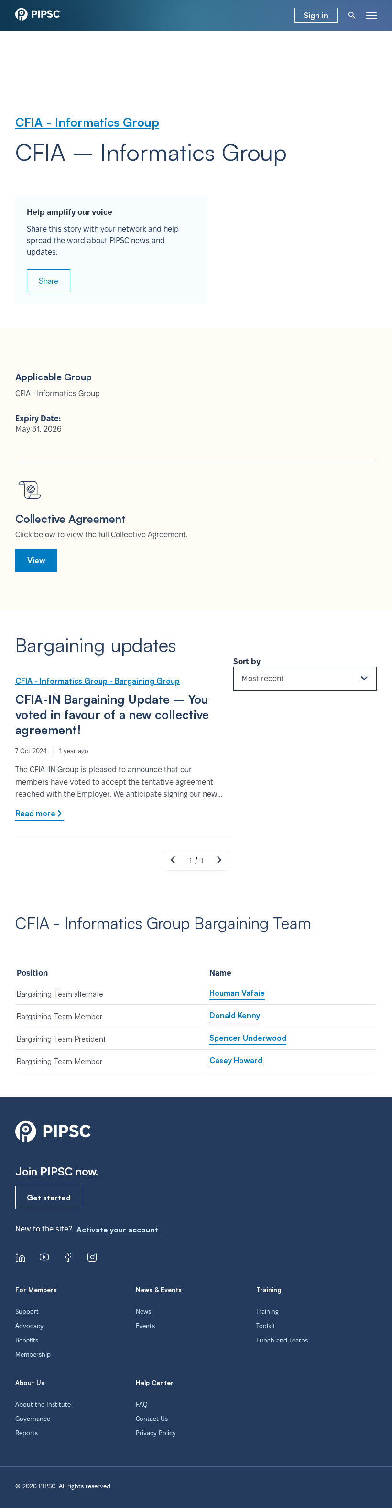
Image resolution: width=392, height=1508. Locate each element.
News (143, 1311)
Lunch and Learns (282, 1340)
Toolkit (265, 1325)
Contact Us (152, 1418)
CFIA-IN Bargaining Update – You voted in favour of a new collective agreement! (112, 714)
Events (145, 1325)
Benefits (26, 1340)
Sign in (316, 15)
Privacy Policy (156, 1433)
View (36, 560)
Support (27, 1311)
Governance (32, 1418)
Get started (49, 1197)
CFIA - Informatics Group (87, 122)
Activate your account (117, 1229)
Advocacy (29, 1325)
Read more (35, 813)
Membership (33, 1354)
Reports (26, 1433)
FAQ (142, 1404)
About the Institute (43, 1404)
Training (267, 1311)
